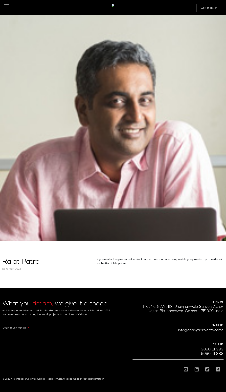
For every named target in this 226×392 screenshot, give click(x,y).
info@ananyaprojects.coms (201, 330)
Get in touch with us (14, 327)
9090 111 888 (212, 354)
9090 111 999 (212, 349)
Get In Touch (209, 8)
